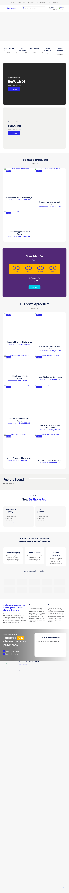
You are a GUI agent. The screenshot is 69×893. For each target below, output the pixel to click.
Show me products (10, 523)
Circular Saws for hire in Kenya (49, 460)
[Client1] (9, 590)
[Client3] (34, 590)
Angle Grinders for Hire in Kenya (50, 377)
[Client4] (47, 590)
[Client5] (59, 590)
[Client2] (22, 590)
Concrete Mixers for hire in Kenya (19, 198)
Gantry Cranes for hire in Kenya (19, 458)
